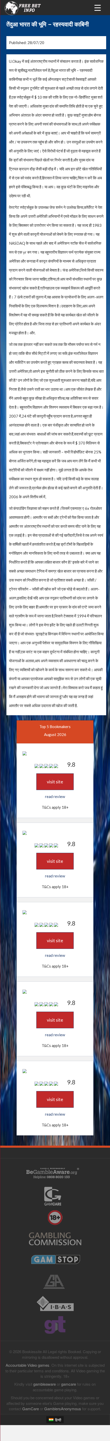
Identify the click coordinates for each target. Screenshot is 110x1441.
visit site (55, 781)
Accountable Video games (27, 1365)
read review (55, 796)
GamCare (30, 1408)
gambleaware (44, 1384)
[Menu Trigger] (98, 7)
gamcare (68, 1384)
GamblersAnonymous (62, 1408)
